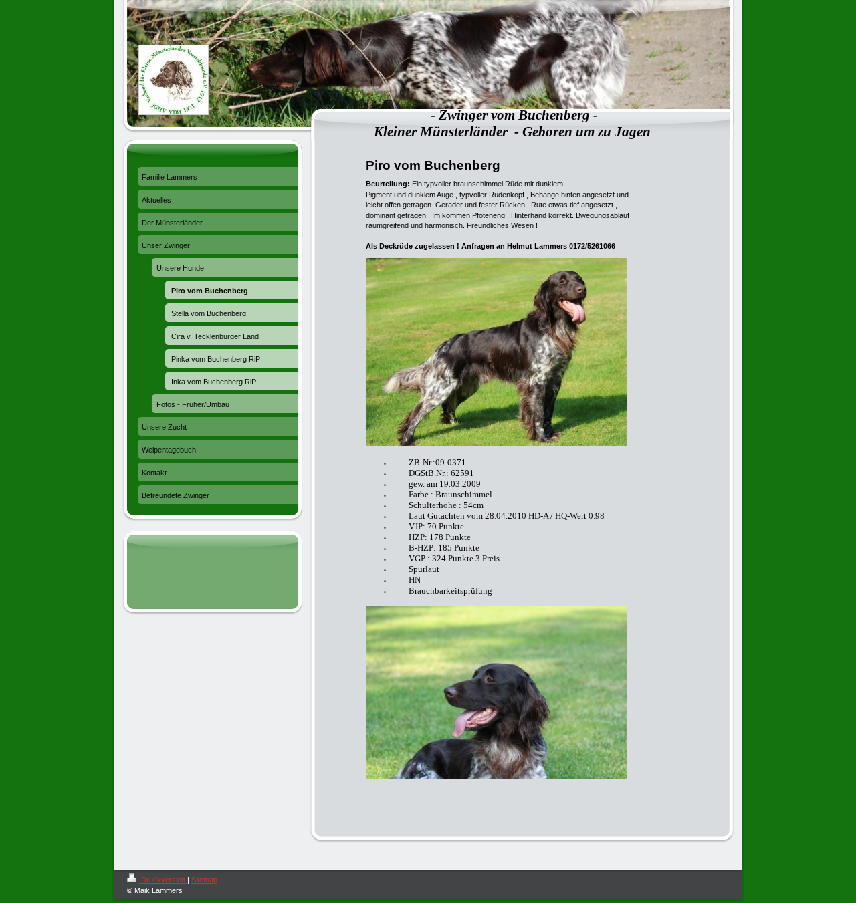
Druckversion (163, 880)
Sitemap (204, 880)
